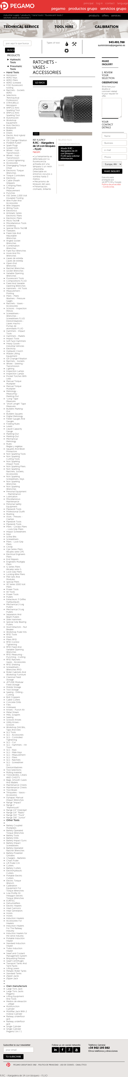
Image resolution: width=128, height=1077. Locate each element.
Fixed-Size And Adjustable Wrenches (13, 235)
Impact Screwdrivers (16, 531)
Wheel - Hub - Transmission (13, 151)
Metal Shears (12, 712)
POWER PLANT (14, 143)
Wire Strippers (13, 205)
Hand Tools (12, 72)
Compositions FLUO (16, 281)
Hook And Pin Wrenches (13, 254)
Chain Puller (12, 860)
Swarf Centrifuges (15, 961)
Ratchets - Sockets (15, 361)
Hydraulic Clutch (14, 351)
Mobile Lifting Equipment (13, 354)
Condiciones (108, 187)
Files (8, 704)
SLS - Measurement (16, 755)
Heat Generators (14, 910)
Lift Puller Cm (13, 863)
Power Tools (12, 589)
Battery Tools (12, 835)
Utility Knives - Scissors (13, 723)
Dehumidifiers (13, 903)
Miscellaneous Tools (16, 223)
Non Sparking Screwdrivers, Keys (15, 477)
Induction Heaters (15, 918)
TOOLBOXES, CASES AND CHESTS (16, 776)
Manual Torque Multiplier (13, 382)
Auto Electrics (13, 125)
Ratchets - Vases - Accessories (15, 304)
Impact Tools (12, 338)
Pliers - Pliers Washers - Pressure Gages (15, 298)
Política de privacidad (111, 184)
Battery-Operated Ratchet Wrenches (15, 849)
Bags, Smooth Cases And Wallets (16, 781)
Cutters (10, 865)
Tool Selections (13, 770)
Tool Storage (12, 689)
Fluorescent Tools (15, 278)
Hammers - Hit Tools (16, 288)
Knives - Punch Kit (15, 709)
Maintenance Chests (16, 785)
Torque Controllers (15, 175)
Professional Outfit (15, 511)
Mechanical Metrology (12, 440)
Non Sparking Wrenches (13, 482)
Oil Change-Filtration (16, 140)
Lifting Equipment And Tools (15, 997)
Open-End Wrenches (11, 264)
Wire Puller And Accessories (14, 201)
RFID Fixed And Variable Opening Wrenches (15, 649)
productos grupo (82, 9)
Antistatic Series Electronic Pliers (14, 214)
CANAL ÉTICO (81, 1065)
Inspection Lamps (15, 371)
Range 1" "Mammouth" (12, 806)
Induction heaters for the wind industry (16, 934)
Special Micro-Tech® (16, 228)
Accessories (12, 163)
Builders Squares (14, 414)
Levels (9, 426)
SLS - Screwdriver (14, 762)
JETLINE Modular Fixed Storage (14, 683)
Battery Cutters (13, 868)
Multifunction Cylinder (13, 1007)
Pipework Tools (13, 509)
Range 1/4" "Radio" (15, 812)
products (94, 15)
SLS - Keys (11, 750)
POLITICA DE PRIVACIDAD (48, 1065)
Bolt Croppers (13, 697)
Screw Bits (11, 536)
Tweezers (10, 230)
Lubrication (12, 496)
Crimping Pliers (13, 185)
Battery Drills (12, 838)
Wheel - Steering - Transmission (15, 364)
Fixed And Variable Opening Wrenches (16, 284)
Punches (10, 193)
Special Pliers (12, 582)
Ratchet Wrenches (15, 268)
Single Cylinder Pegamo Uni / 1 (14, 1030)
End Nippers (12, 559)
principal (89, 3)
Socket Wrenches (14, 271)
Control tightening (15, 160)
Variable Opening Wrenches (15, 274)
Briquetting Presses (15, 958)
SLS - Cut (11, 742)
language (122, 3)
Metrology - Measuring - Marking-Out (12, 393)
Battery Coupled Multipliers (14, 826)
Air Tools (10, 592)
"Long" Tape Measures (12, 399)
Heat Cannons (13, 908)
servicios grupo (113, 9)
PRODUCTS (13, 55)
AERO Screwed (13, 82)
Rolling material (14, 772)
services (115, 15)
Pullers (9, 597)
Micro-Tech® (12, 220)
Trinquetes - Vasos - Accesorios (16, 793)
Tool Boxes (11, 790)
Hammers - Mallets (15, 336)
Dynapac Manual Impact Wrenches (15, 798)
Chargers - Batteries (16, 858)
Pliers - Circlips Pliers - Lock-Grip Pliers (16, 527)
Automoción (12, 118)
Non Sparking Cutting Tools (13, 457)
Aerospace (11, 75)
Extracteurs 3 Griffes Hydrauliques (16, 600)
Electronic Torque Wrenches (15, 171)
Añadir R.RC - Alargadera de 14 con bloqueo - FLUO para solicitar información (70, 153)
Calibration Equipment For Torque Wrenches (15, 888)
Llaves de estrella (14, 258)
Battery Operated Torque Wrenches (15, 831)
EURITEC (10, 900)
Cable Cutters (13, 699)
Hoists (9, 913)
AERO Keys (11, 77)
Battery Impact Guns (16, 840)
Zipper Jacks (12, 976)
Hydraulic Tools (15, 61)
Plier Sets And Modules (13, 578)
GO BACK (40, 82)
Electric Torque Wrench (13, 881)
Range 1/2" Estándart (16, 810)
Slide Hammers (13, 619)
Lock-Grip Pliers (14, 572)
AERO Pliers (12, 80)
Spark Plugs (12, 145)
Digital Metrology (14, 416)
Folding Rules (13, 424)
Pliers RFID (11, 639)
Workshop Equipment (11, 121)
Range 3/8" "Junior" (16, 817)
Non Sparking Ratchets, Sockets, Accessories (15, 471)
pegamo (58, 9)
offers (105, 15)
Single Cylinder (13, 1026)
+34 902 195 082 (99, 1047)
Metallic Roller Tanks (16, 971)
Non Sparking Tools (16, 454)
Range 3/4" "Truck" (15, 815)
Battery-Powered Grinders (14, 854)
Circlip (9, 546)
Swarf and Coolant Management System (16, 954)
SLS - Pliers (11, 757)
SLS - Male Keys (14, 752)
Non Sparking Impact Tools (13, 462)
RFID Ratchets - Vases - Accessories (16, 660)
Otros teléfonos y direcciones (103, 1051)
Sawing (9, 717)
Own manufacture (16, 986)
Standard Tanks (14, 973)
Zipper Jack (12, 978)
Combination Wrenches (13, 246)
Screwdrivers (12, 539)
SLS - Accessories (15, 735)
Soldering (11, 225)
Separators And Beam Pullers (13, 615)
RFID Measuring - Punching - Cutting (15, 655)
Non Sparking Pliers (16, 466)
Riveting (10, 514)
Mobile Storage (13, 687)
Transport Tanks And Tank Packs (16, 964)
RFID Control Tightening (12, 643)
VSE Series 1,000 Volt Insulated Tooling (16, 196)
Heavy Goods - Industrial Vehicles (15, 344)
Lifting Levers (12, 968)
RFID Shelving (13, 664)
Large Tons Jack (14, 989)
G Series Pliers (13, 567)
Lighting (10, 368)
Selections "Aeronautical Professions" (12, 97)
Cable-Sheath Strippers (13, 181)
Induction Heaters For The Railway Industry (15, 928)
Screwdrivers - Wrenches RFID (14, 668)
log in (99, 3)
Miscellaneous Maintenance (13, 500)
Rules (9, 444)
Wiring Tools (12, 208)
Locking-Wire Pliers (15, 574)
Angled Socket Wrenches (13, 241)
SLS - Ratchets (13, 760)
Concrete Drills (13, 702)
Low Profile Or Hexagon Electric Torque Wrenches (15, 895)
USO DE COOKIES (67, 1065)
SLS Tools (11, 732)
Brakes (9, 130)
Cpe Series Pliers (14, 549)
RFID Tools (11, 634)
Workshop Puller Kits (16, 632)
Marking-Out (12, 434)
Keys (8, 534)
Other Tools (12, 820)
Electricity (11, 178)
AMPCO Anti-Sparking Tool (13, 109)
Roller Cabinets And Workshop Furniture (16, 673)
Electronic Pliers (14, 218)
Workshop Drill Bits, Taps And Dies (16, 728)
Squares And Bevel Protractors (15, 450)
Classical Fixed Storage (13, 678)
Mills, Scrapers (13, 714)
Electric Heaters (14, 905)
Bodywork (11, 128)
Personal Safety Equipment (13, 505)
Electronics (11, 210)
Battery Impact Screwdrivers (13, 844)
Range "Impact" (13, 802)
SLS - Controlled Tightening (14, 738)
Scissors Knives (13, 720)
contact (109, 3)
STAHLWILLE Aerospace (12, 104)
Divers (9, 133)
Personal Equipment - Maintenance (16, 492)
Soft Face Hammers (16, 341)
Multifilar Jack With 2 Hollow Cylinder (16, 1012)
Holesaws (11, 707)
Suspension (12, 148)
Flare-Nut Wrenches (16, 250)
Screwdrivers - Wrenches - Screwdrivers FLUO (15, 316)
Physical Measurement (13, 189)
